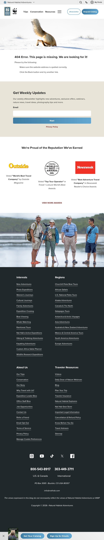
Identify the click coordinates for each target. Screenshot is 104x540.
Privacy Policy (52, 126)
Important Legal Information (67, 412)
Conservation (22, 379)
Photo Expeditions (24, 289)
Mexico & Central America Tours (69, 332)
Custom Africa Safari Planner (29, 348)
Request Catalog (90, 12)
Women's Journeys (24, 294)
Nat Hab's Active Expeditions (29, 332)
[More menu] (59, 11)
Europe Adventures (63, 343)
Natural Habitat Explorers (66, 401)
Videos (58, 374)
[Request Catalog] (32, 536)
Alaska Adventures (63, 300)
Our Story (20, 385)
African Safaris (61, 289)
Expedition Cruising (25, 311)
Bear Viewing (22, 316)
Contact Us (21, 412)
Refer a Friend (22, 417)
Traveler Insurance (63, 395)
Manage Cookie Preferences (29, 439)
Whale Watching (23, 321)
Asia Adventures (62, 321)
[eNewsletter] (59, 536)
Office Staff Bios (23, 401)
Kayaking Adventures (25, 343)
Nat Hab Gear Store (63, 406)
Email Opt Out (22, 422)
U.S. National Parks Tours (66, 294)
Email (15, 107)
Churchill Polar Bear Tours (66, 284)
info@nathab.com (52, 491)
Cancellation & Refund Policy (68, 417)
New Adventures (23, 284)
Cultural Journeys (24, 300)
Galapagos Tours (62, 311)
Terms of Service (23, 428)
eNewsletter (74, 12)
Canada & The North (64, 305)
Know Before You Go (64, 422)
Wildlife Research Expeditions (29, 354)
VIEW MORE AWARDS (52, 202)
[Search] (81, 2)
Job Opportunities (24, 406)
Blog (57, 385)
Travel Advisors (61, 428)
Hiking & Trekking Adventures (29, 338)
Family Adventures (24, 305)
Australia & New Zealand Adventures (71, 327)
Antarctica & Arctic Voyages (67, 316)
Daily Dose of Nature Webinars (68, 379)
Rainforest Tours (23, 327)
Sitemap (58, 433)
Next (52, 120)
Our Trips (20, 374)
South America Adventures (67, 338)
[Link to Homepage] (10, 12)
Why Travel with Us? (25, 390)
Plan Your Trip (61, 390)
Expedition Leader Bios (26, 395)
